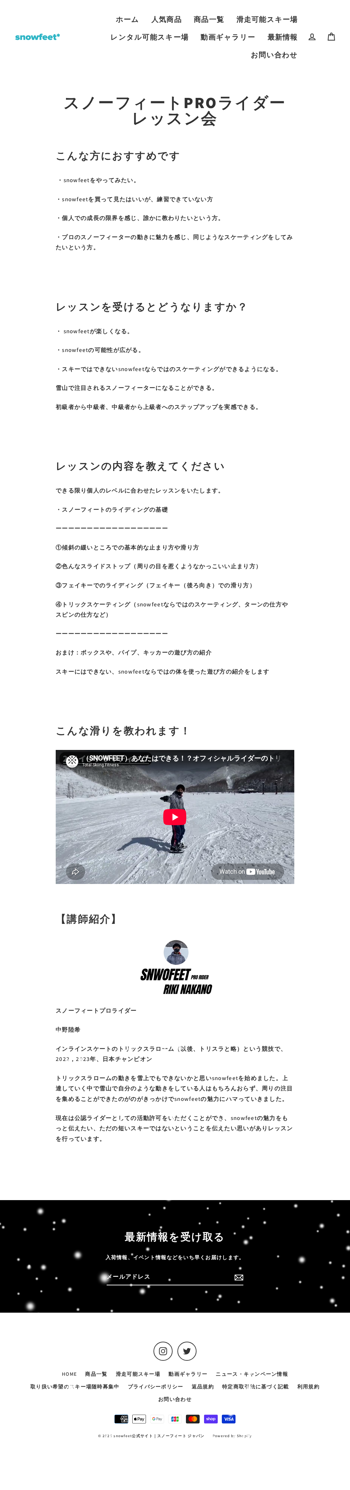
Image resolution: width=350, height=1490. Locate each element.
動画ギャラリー (228, 37)
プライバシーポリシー (156, 1386)
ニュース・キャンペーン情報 (252, 1374)
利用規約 (308, 1386)
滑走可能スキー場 (267, 19)
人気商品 (166, 19)
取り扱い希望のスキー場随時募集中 (74, 1386)
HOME (69, 1374)
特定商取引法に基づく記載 (255, 1386)
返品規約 (203, 1386)
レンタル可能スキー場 (149, 37)
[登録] (237, 1277)
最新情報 (283, 37)
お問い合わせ (274, 54)
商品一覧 (209, 19)
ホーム (127, 19)
